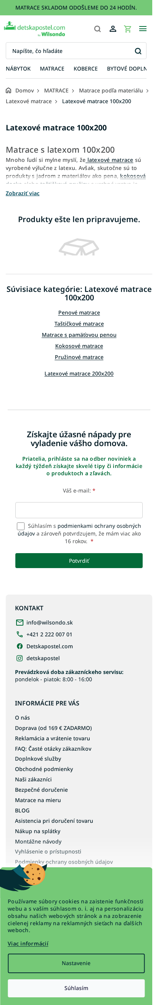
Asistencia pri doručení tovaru (54, 820)
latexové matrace (109, 159)
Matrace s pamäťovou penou (79, 334)
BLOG (22, 810)
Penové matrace (79, 312)
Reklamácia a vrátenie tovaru (52, 738)
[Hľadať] (97, 28)
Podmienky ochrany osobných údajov (64, 861)
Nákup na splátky (37, 831)
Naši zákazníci (33, 779)
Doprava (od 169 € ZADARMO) (53, 728)
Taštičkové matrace (79, 323)
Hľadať (137, 50)
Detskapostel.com (49, 646)
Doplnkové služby (38, 758)
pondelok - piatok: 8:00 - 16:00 (69, 675)
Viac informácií (28, 943)
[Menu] (142, 28)
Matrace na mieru (38, 800)
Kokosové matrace (79, 345)
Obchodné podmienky (44, 769)
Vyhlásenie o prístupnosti (48, 851)
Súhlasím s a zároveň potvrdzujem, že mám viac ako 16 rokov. (79, 533)
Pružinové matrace (79, 357)
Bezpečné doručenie (41, 789)
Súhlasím (76, 988)
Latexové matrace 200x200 (79, 373)
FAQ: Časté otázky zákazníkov (53, 748)
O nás (22, 717)
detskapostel (43, 658)
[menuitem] (18, 69)
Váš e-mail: (79, 490)
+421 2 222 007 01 (49, 634)
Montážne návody (38, 841)
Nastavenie (76, 963)
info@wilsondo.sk (49, 622)
